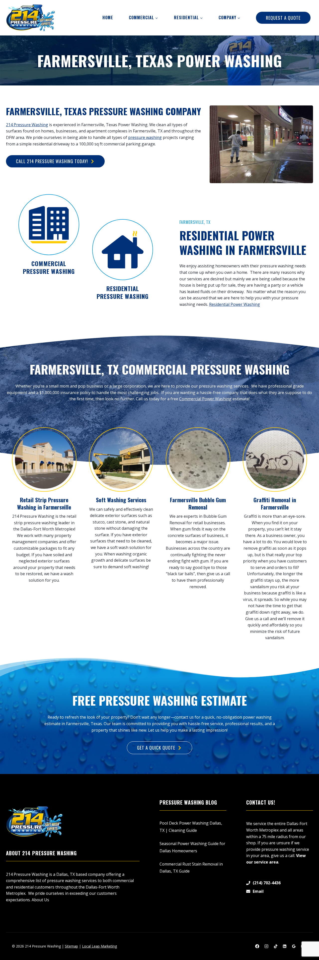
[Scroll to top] (307, 940)
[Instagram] (266, 946)
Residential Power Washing (234, 304)
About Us (40, 900)
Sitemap (71, 946)
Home (107, 17)
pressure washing (145, 137)
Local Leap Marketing (99, 946)
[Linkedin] (285, 946)
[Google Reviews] (294, 946)
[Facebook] (257, 946)
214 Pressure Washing (27, 124)
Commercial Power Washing (205, 399)
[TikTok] (276, 946)
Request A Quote (283, 17)
